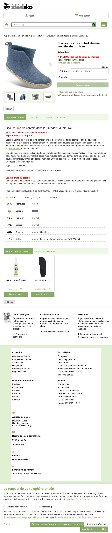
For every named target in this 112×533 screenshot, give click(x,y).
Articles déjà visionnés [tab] (45, 251)
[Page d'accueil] (56, 5)
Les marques (63, 362)
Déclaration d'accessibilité (69, 371)
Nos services (63, 384)
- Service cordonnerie (67, 396)
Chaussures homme (21, 359)
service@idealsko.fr (21, 459)
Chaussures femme (21, 356)
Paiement (16, 393)
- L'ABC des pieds (65, 399)
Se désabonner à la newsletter (94, 337)
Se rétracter (19, 444)
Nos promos (17, 365)
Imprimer (61, 117)
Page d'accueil (19, 371)
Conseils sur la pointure (71, 91)
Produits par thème (21, 368)
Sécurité (16, 399)
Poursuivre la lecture (69, 62)
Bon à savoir (63, 387)
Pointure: (64, 70)
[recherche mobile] (94, 25)
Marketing (46, 506)
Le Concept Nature (66, 359)
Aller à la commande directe (55, 331)
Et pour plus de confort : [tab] (18, 251)
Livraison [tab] (47, 117)
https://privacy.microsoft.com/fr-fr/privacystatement (78, 517)
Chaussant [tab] (33, 117)
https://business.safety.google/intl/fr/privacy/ (24, 517)
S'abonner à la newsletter (92, 334)
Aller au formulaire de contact (28, 473)
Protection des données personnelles (74, 368)
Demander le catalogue (20, 335)
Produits (16, 384)
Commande (17, 387)
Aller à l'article (42, 294)
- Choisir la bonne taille (68, 390)
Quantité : (64, 77)
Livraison (16, 390)
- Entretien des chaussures (69, 393)
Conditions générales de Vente (71, 365)
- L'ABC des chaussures (68, 402)
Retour (8, 108)
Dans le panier (83, 85)
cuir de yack (15, 148)
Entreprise (62, 356)
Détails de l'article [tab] (15, 117)
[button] (7, 73)
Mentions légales (65, 374)
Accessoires (17, 362)
